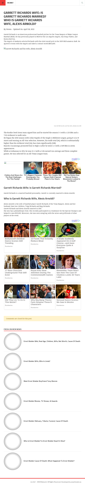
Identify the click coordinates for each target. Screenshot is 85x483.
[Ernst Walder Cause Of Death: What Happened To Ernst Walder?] (12, 461)
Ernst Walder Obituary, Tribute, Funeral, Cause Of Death (46, 421)
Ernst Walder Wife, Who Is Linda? (37, 361)
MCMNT (10, 2)
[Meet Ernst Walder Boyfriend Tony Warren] (12, 381)
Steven (9, 29)
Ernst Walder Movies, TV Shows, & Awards (40, 401)
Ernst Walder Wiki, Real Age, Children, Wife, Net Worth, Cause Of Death (52, 341)
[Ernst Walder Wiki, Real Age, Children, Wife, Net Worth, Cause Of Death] (12, 341)
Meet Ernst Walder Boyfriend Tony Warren (40, 381)
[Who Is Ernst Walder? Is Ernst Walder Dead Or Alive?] (12, 441)
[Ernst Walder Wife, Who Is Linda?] (12, 361)
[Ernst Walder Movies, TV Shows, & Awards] (12, 401)
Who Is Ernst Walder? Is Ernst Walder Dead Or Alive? (44, 441)
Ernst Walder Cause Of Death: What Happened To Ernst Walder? (49, 461)
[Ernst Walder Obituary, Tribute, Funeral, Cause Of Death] (12, 421)
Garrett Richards (10, 34)
